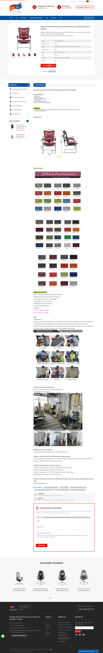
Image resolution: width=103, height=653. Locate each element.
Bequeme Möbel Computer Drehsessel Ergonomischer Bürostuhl (40, 589)
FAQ (61, 17)
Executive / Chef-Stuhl (18, 97)
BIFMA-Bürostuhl (62, 632)
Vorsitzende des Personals (19, 101)
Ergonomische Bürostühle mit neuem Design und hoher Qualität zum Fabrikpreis (19, 589)
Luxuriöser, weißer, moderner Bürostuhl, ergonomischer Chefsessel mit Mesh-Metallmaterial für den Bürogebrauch (21, 136)
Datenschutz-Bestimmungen (25, 651)
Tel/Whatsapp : (40, 527)
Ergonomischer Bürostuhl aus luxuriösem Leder (64, 638)
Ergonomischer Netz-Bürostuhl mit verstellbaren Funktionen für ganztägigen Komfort (84, 589)
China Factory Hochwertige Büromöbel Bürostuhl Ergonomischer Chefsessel (62, 589)
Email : (38, 520)
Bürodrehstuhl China (63, 635)
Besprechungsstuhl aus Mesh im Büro (78, 487)
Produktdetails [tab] (39, 85)
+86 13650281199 (67, 8)
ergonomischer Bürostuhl (64, 622)
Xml (18, 651)
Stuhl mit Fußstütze (17, 105)
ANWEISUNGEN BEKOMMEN (18, 635)
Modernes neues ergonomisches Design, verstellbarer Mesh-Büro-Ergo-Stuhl (21, 126)
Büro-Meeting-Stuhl (64, 487)
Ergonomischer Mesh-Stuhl (19, 89)
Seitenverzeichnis (13, 651)
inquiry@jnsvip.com (42, 8)
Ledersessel (15, 93)
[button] (27, 121)
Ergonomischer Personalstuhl (65, 627)
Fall (47, 17)
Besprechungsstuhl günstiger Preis (78, 489)
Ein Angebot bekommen (84, 7)
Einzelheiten (18, 594)
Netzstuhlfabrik (61, 641)
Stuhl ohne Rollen (17, 110)
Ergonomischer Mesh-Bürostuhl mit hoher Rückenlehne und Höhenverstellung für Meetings (66, 517)
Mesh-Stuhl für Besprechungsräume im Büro (44, 489)
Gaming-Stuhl (16, 114)
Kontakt (53, 17)
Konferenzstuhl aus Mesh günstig (50, 487)
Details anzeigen (20, 130)
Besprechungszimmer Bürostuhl (62, 489)
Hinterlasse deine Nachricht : (44, 533)
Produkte (23, 17)
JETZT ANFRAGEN (47, 65)
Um (16, 17)
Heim (11, 17)
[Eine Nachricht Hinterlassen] (97, 651)
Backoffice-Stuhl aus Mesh (64, 625)
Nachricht (48, 627)
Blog (47, 635)
